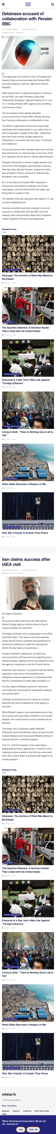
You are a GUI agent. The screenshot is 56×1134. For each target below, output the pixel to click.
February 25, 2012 (29, 29)
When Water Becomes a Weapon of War (24, 484)
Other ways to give (42, 1111)
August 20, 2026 (9, 335)
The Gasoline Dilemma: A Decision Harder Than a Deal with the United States (25, 329)
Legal (4, 1114)
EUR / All (33, 1129)
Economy (8, 322)
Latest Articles (11, 270)
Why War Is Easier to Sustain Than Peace (25, 533)
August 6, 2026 (9, 488)
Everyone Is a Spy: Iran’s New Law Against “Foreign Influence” (26, 381)
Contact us (27, 1111)
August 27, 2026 (9, 283)
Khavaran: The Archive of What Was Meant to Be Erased (27, 277)
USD (21, 1129)
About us (16, 1111)
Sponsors (6, 1111)
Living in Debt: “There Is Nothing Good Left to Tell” (27, 433)
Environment (10, 478)
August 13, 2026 (9, 439)
